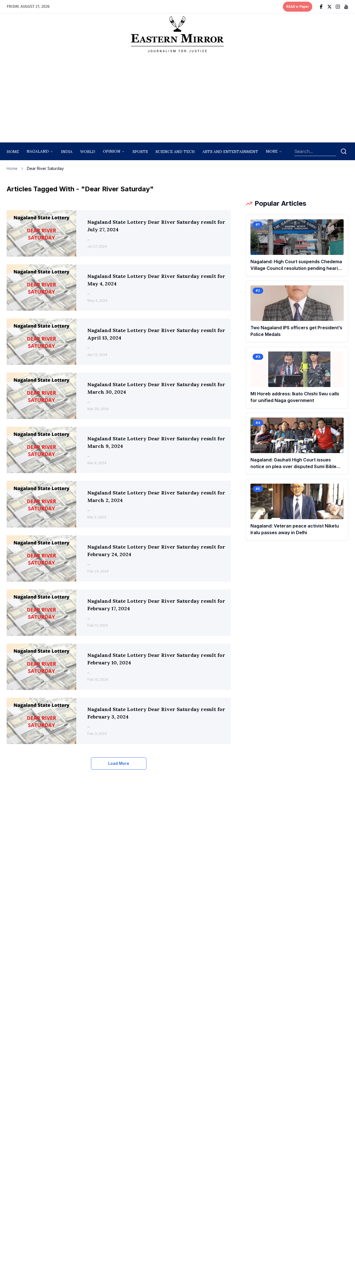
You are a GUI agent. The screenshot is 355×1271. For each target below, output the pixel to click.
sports (140, 151)
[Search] (343, 151)
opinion (111, 151)
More (272, 151)
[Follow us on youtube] (346, 6)
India (66, 151)
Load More (118, 763)
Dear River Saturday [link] (45, 168)
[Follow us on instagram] (338, 6)
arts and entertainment (230, 151)
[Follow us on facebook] (321, 6)
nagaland (38, 151)
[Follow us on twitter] (329, 6)
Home (13, 151)
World (87, 151)
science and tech (175, 151)
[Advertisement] (177, 99)
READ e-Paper (297, 7)
